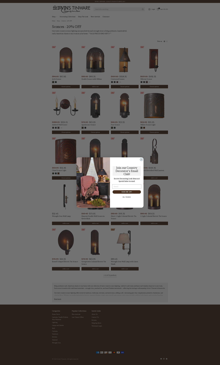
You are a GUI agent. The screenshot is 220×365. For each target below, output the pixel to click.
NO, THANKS (127, 197)
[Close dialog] (141, 159)
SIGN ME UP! (127, 192)
